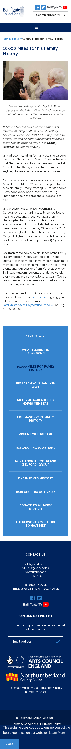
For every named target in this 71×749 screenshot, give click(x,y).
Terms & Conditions (25, 724)
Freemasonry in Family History (35, 419)
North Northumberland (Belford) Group (35, 463)
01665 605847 (38, 584)
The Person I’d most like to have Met (35, 524)
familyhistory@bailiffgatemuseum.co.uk (28, 305)
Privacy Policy (51, 724)
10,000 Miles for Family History (35, 368)
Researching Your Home (35, 448)
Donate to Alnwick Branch (35, 507)
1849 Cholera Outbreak (35, 492)
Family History (12, 38)
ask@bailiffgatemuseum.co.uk (40, 588)
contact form (41, 297)
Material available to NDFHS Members (35, 402)
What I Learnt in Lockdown (35, 351)
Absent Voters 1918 (35, 434)
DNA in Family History (35, 478)
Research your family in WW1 (35, 385)
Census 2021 (35, 336)
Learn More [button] (57, 732)
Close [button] (9, 743)
